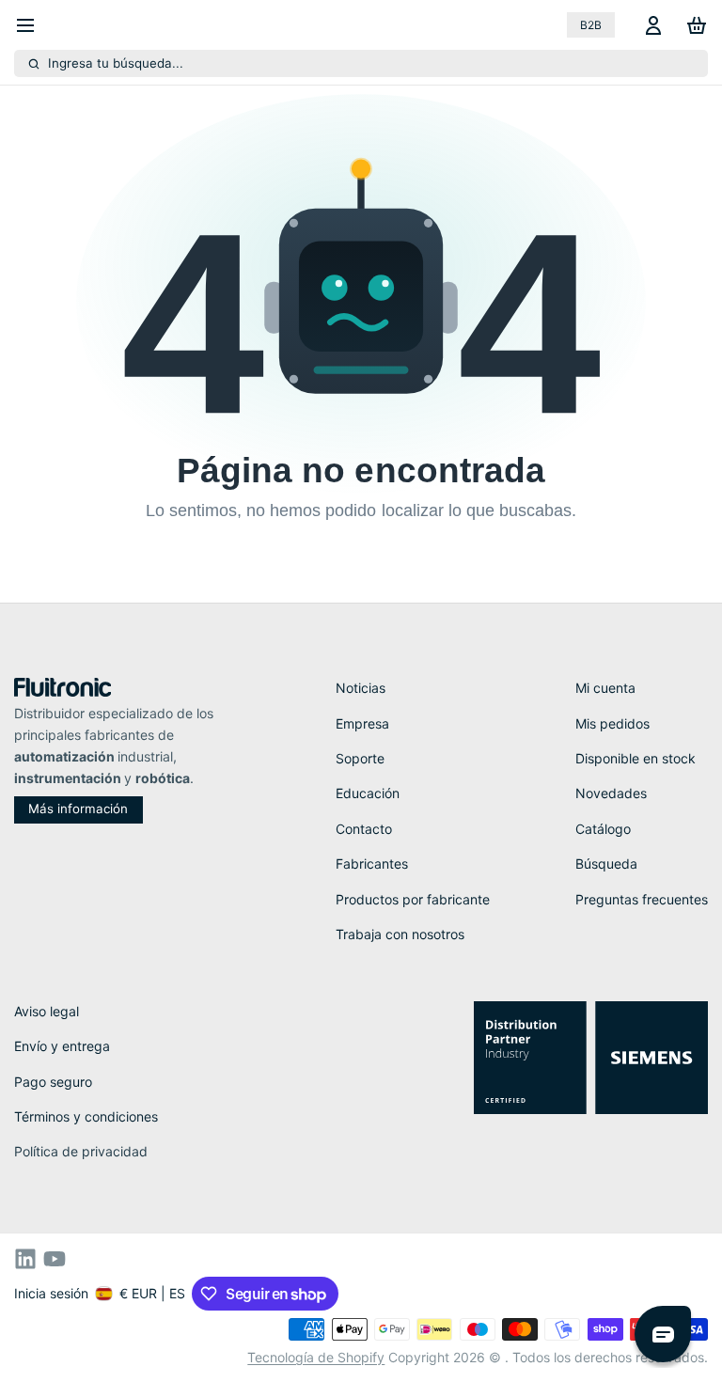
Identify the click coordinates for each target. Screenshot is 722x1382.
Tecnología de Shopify (316, 1357)
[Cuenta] (650, 25)
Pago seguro (53, 1082)
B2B (591, 25)
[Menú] (32, 25)
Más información (78, 808)
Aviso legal (46, 1011)
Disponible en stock (635, 758)
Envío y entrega (62, 1046)
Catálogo (603, 829)
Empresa (362, 723)
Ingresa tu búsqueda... (115, 63)
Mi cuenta (605, 688)
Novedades (611, 793)
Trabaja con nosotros (400, 934)
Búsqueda (606, 864)
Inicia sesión (51, 1293)
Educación (368, 793)
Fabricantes (372, 864)
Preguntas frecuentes (641, 899)
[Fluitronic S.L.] (63, 687)
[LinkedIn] (25, 1259)
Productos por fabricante (413, 899)
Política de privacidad (81, 1151)
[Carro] (693, 25)
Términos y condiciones (86, 1116)
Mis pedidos (612, 723)
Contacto (364, 829)
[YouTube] (54, 1259)
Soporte (360, 758)
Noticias (360, 688)
